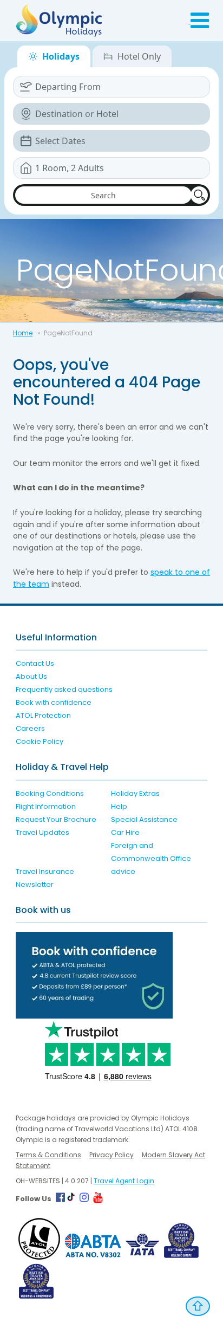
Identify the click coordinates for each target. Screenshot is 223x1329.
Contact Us (35, 663)
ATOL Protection (43, 715)
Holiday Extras (135, 793)
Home (22, 333)
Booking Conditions (50, 793)
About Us (31, 676)
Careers (30, 728)
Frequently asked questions (64, 689)
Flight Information (46, 806)
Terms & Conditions (48, 1154)
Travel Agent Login (124, 1180)
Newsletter (35, 884)
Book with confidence (53, 702)
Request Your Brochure (56, 819)
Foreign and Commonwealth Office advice (151, 858)
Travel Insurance (45, 871)
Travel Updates (42, 832)
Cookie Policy (39, 741)
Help (119, 806)
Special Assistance (144, 819)
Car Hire (125, 832)
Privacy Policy (111, 1154)
